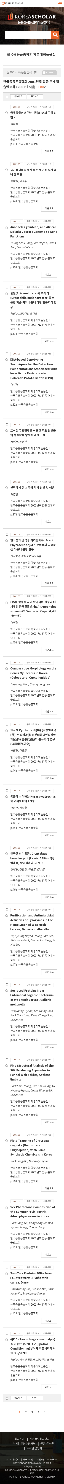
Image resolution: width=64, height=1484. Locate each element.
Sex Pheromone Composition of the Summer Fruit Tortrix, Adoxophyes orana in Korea (32, 1211)
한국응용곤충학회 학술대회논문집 (29, 130)
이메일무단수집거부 (24, 1443)
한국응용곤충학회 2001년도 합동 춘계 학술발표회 (32, 137)
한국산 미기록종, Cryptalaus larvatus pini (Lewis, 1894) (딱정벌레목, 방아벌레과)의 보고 (32, 858)
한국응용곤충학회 (28, 144)
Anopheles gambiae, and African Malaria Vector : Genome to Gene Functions (33, 231)
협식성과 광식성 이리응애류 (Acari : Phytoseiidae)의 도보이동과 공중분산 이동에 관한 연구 (33, 545)
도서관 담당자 (34, 1448)
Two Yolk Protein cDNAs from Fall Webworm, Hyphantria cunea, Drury (31, 1278)
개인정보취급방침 (39, 1439)
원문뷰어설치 (47, 1443)
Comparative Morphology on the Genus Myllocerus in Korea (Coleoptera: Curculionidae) (33, 673)
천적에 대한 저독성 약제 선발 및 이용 (32, 488)
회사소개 (20, 1439)
